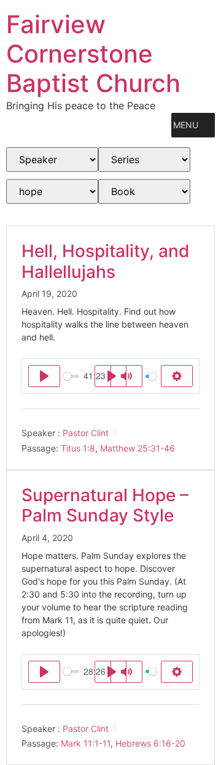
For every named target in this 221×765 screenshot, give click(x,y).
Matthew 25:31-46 (137, 448)
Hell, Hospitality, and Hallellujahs (105, 261)
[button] (185, 125)
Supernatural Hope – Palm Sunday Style (104, 505)
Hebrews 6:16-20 (150, 743)
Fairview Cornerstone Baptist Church (93, 53)
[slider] (71, 376)
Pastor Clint (86, 433)
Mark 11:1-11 (85, 743)
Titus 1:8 (78, 448)
